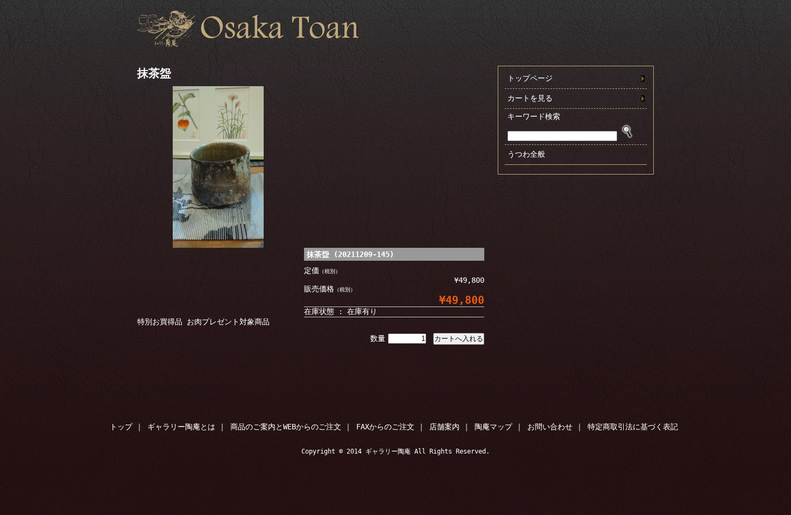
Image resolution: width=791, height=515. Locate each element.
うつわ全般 (526, 154)
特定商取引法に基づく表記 (633, 426)
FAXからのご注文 (385, 426)
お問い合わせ (550, 426)
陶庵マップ (493, 426)
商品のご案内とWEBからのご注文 (285, 426)
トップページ (530, 78)
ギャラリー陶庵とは (181, 426)
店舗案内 (444, 426)
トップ (121, 426)
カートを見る (530, 98)
